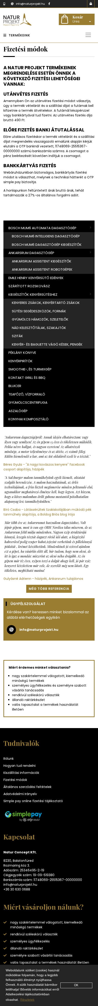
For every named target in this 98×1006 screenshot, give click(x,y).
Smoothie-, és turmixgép (30, 369)
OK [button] (76, 985)
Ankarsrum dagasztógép (31, 252)
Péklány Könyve (22, 352)
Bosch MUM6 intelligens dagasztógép (46, 236)
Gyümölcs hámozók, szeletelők (40, 319)
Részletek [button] (27, 999)
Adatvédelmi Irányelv (20, 794)
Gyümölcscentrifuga (27, 402)
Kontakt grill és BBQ (26, 377)
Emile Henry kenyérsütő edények (36, 277)
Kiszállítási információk (21, 772)
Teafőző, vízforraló (26, 394)
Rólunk (8, 758)
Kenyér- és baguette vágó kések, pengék (47, 344)
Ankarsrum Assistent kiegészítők (41, 261)
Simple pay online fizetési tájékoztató (33, 801)
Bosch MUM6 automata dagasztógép (42, 228)
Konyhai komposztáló (28, 419)
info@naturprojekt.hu (38, 629)
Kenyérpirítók (20, 361)
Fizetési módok (15, 780)
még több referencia (49, 588)
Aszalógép (18, 410)
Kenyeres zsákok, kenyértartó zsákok (46, 302)
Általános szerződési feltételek (27, 787)
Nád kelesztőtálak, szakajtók (39, 327)
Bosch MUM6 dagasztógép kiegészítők (47, 244)
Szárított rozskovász (29, 286)
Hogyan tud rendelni (19, 765)
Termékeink (19, 35)
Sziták (17, 336)
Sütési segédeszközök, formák (39, 311)
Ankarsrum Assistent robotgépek (42, 269)
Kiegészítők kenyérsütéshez (32, 294)
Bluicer (14, 385)
